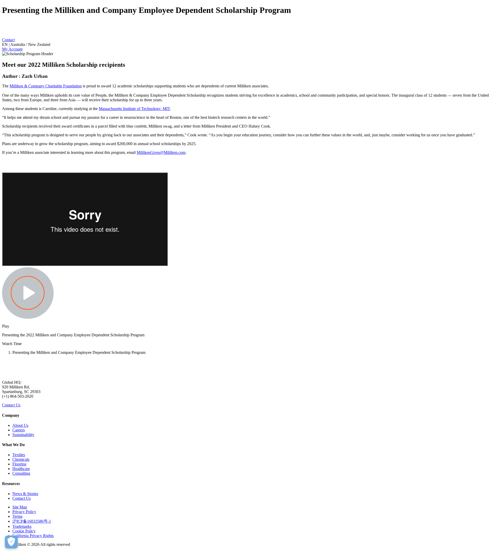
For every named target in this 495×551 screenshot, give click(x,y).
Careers (18, 430)
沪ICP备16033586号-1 (31, 521)
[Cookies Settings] (11, 542)
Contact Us (11, 405)
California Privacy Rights (33, 535)
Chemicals (20, 459)
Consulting (21, 473)
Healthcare (21, 468)
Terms (17, 516)
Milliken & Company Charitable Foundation (46, 86)
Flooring (19, 464)
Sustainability (23, 434)
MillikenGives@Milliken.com (161, 152)
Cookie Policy (24, 531)
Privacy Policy (24, 512)
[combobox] (247, 44)
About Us (20, 425)
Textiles (18, 455)
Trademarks (21, 526)
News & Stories (25, 493)
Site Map (19, 507)
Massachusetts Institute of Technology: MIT (134, 108)
